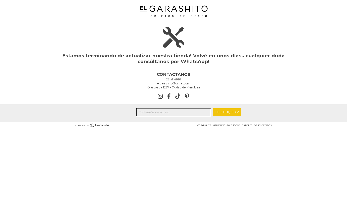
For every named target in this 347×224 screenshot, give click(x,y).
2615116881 (173, 79)
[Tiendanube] (92, 126)
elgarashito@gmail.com (173, 83)
